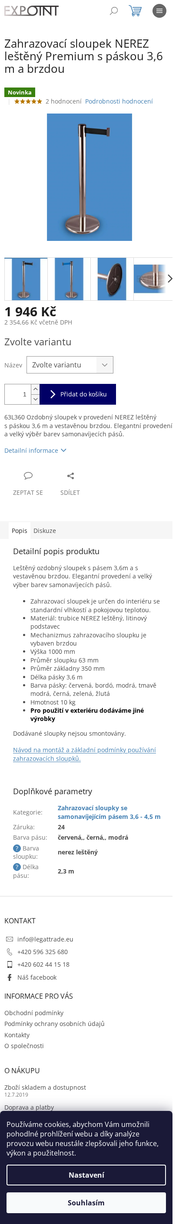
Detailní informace (31, 450)
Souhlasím (86, 1203)
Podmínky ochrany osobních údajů (54, 1023)
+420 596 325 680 (42, 952)
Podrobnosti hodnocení (119, 101)
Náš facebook (36, 977)
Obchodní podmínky (33, 1013)
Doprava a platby (29, 1107)
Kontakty (17, 1035)
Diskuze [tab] (44, 530)
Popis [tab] (19, 530)
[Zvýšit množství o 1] (35, 389)
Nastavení (86, 1175)
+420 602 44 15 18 (43, 964)
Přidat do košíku (83, 394)
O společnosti (24, 1046)
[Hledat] (114, 10)
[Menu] (159, 10)
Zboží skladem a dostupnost (45, 1087)
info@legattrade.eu (45, 939)
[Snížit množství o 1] (35, 399)
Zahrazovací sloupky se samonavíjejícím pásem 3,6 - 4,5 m (109, 812)
